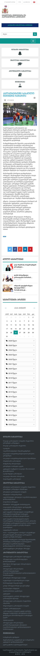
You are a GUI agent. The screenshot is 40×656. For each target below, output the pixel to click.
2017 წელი (12, 382)
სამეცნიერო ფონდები (11, 637)
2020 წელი (12, 368)
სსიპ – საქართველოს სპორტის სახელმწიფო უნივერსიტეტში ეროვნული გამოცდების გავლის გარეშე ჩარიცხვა (19, 535)
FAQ (20, 2)
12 (16, 325)
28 (11, 317)
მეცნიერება (20, 82)
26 (16, 332)
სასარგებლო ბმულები (10, 2)
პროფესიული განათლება (20, 71)
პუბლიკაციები (8, 620)
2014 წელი (12, 396)
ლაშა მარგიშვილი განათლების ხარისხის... (23, 276)
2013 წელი (12, 401)
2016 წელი (12, 387)
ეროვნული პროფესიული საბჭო (14, 578)
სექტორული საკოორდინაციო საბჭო (16, 580)
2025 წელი (12, 345)
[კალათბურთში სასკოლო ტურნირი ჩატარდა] (20, 112)
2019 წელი (12, 373)
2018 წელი (12, 378)
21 (24, 329)
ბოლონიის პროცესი (10, 502)
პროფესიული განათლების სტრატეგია (17, 556)
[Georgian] (34, 2)
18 (11, 329)
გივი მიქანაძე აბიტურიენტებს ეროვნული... (25, 266)
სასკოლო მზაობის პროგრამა (14, 476)
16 (33, 325)
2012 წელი (12, 406)
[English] (6, 6)
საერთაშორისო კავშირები (12, 591)
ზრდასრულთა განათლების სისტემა (16, 606)
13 (20, 325)
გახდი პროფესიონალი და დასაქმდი (16, 586)
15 (29, 325)
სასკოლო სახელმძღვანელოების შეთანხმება (19, 458)
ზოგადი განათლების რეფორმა (14, 445)
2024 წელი (12, 350)
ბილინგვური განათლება (12, 479)
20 (20, 329)
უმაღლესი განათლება (20, 60)
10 (7, 325)
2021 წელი (12, 364)
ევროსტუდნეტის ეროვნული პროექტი (16, 548)
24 (7, 332)
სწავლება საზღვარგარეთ (12, 494)
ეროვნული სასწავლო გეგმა (13, 466)
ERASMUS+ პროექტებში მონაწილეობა (16, 504)
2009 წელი (12, 420)
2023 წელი (12, 354)
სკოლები (6, 448)
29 (16, 317)
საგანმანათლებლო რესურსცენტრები (16, 451)
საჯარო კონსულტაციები (12, 608)
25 (11, 332)
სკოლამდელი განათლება (12, 474)
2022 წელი (12, 359)
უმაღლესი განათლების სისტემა (14, 492)
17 (7, 329)
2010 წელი (12, 415)
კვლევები (6, 594)
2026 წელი (12, 341)
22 (29, 329)
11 (11, 325)
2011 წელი (12, 410)
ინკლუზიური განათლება (12, 461)
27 (7, 317)
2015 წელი (12, 392)
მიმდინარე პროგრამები (12, 463)
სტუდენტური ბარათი (10, 530)
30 (20, 317)
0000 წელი (12, 424)
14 (24, 325)
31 (24, 317)
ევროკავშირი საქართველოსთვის (15, 644)
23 (33, 329)
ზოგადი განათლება (20, 50)
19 (16, 329)
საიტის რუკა (27, 2)
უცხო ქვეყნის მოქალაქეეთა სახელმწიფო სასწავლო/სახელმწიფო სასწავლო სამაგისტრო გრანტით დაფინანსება (18, 514)
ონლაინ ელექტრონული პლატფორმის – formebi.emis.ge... (23, 288)
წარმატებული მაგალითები (13, 583)
